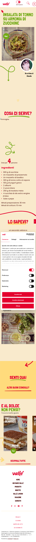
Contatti (18, 501)
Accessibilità (18, 528)
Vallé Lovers (18, 494)
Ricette (18, 490)
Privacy (18, 517)
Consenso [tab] (5, 239)
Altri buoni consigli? (18, 387)
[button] (28, 3)
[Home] (6, 4)
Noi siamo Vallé (18, 483)
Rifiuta (18, 306)
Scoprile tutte (18, 460)
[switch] (31, 275)
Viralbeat (10, 538)
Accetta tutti (18, 294)
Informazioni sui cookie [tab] (27, 239)
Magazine (18, 497)
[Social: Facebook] (12, 507)
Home (18, 480)
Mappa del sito (18, 524)
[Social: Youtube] (20, 507)
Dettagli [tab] (14, 239)
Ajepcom (16, 538)
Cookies (18, 520)
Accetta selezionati (18, 300)
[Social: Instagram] (16, 507)
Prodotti (18, 487)
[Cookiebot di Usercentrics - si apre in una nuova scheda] (26, 234)
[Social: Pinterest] (23, 507)
